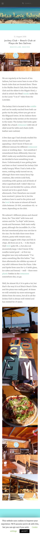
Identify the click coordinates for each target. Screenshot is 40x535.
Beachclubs (15, 47)
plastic (5, 274)
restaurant (22, 125)
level (7, 202)
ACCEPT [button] (24, 531)
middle (33, 106)
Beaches (26, 47)
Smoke (26, 94)
